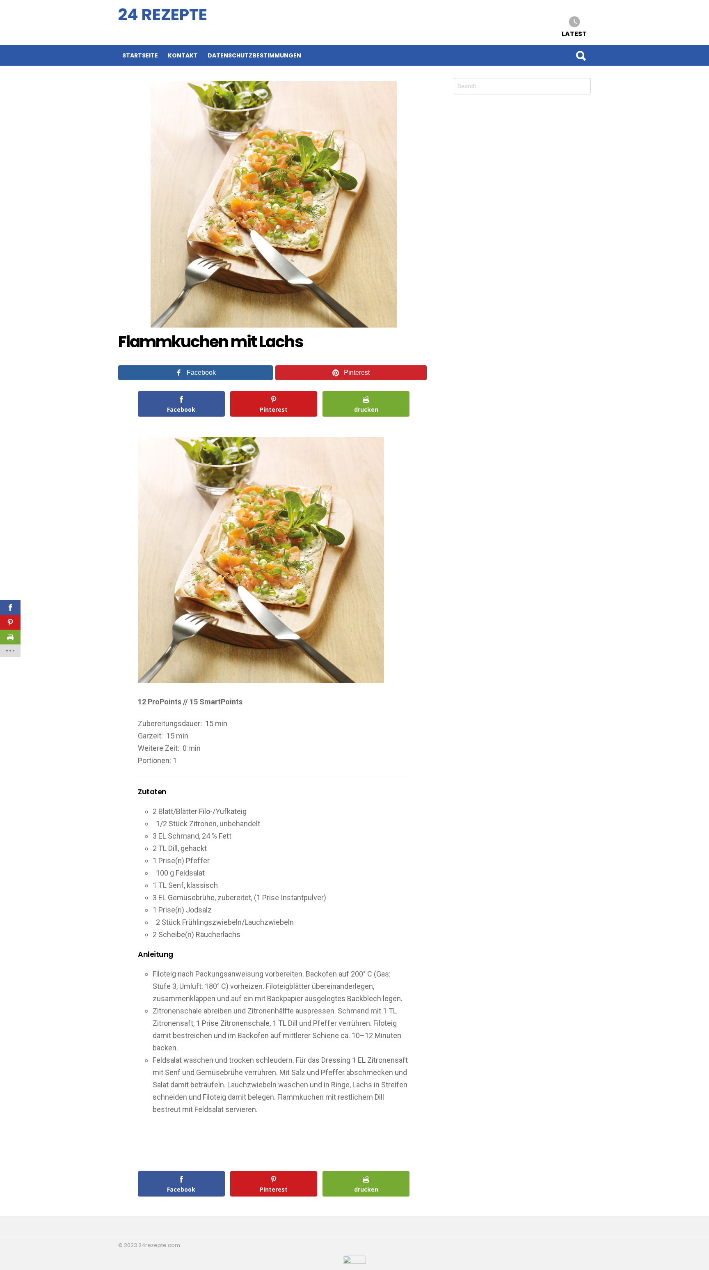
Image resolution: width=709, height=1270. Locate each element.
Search (580, 55)
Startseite (140, 55)
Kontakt (183, 55)
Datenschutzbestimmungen (254, 55)
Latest (574, 33)
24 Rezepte (162, 14)
